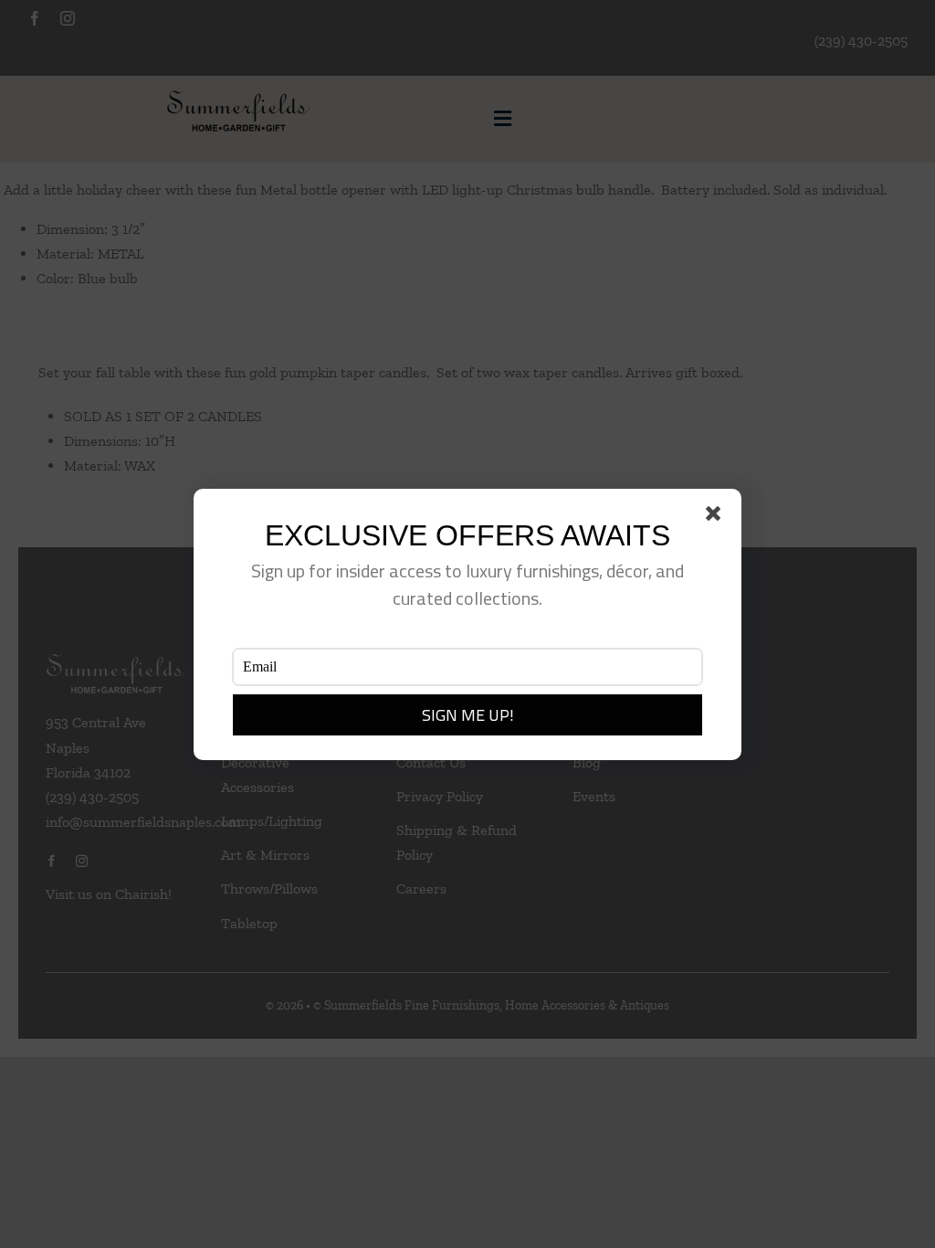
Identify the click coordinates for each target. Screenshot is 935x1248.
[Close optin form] (717, 517)
